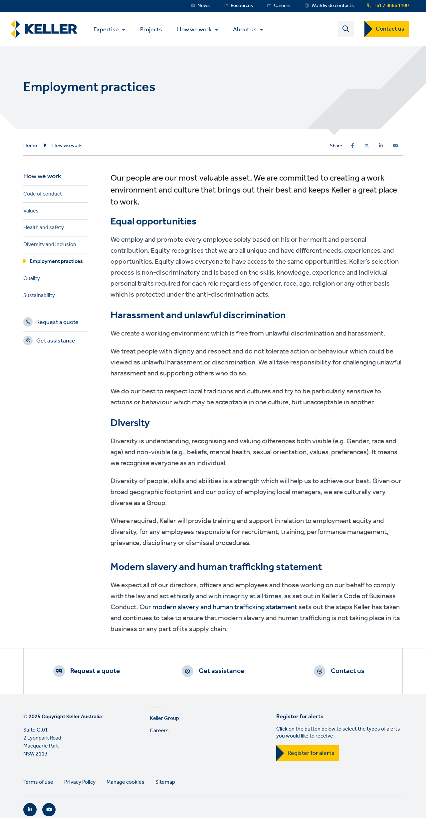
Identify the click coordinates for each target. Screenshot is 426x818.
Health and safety (43, 228)
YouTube (49, 809)
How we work (194, 29)
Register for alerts (311, 753)
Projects (151, 29)
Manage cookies (125, 782)
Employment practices (56, 262)
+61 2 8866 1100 (391, 5)
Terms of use (38, 782)
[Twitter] (366, 145)
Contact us (390, 29)
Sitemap (165, 782)
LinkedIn (30, 809)
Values (31, 212)
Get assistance (55, 341)
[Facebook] (352, 145)
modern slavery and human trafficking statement (224, 607)
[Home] (44, 29)
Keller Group (164, 718)
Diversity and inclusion (49, 245)
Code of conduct (42, 195)
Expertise (106, 29)
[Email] (395, 145)
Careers (282, 5)
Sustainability (39, 296)
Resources (242, 5)
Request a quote (57, 323)
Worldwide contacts (333, 5)
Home (30, 145)
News (203, 5)
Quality (31, 279)
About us (245, 29)
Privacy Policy (80, 782)
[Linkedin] (381, 145)
